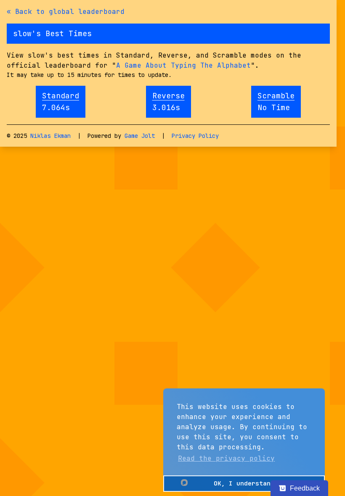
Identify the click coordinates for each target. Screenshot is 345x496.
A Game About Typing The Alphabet (183, 65)
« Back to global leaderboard (66, 11)
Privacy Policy (195, 136)
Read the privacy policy (226, 458)
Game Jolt (140, 136)
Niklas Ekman (50, 136)
